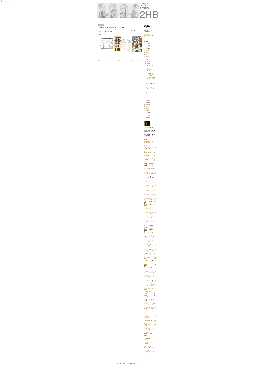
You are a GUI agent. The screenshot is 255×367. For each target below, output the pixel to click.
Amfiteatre (147, 152)
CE (153, 181)
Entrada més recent (103, 60)
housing (152, 246)
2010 (147, 106)
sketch (145, 329)
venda (152, 347)
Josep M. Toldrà (149, 127)
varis (111, 21)
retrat (154, 320)
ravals (154, 312)
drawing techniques (149, 204)
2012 (147, 102)
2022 (147, 43)
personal (146, 296)
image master (148, 249)
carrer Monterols (150, 178)
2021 (147, 45)
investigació (137, 19)
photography (152, 299)
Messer (147, 271)
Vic (150, 348)
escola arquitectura (151, 217)
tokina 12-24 (150, 339)
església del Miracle (151, 220)
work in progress (148, 352)
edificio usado (147, 209)
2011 (147, 104)
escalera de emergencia (150, 216)
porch (155, 304)
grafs (155, 240)
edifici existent (152, 205)
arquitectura (107, 19)
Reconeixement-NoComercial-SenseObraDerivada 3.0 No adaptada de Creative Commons (149, 35)
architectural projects (148, 159)
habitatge (150, 241)
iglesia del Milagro (149, 248)
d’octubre (149, 59)
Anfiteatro (147, 155)
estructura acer (148, 222)
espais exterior (150, 221)
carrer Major (153, 177)
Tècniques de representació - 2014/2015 (150, 74)
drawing (151, 203)
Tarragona (148, 334)
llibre (151, 266)
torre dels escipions (149, 342)
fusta (152, 237)
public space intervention (150, 311)
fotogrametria (152, 235)
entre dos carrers (148, 213)
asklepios (152, 167)
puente (148, 312)
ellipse (152, 211)
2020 (147, 47)
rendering (146, 316)
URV (153, 346)
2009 (147, 108)
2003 (147, 117)
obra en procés (101, 21)
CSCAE (148, 193)
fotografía (148, 229)
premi (145, 308)
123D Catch (147, 147)
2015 (147, 56)
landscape (154, 254)
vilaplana (152, 350)
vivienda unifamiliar (149, 351)
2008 (147, 110)
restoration (147, 320)
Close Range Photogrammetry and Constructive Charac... (151, 89)
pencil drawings (147, 290)
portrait (146, 307)
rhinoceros (150, 323)
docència (117, 19)
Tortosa (146, 343)
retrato (148, 321)
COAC (147, 189)
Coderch (152, 189)
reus (154, 321)
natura (154, 279)
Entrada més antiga (136, 60)
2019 (147, 48)
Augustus (146, 168)
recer (148, 313)
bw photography (152, 173)
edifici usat (150, 207)
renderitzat (147, 317)
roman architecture (150, 324)
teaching (151, 335)
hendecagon (153, 244)
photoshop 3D (151, 300)
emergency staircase (149, 212)
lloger (145, 267)
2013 (147, 100)
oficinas (154, 284)
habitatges (146, 244)
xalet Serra (151, 354)
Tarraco (146, 332)
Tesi (155, 338)
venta (145, 348)
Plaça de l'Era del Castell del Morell (151, 84)
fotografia (126, 19)
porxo (152, 307)
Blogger (136, 363)
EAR (145, 205)
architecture (148, 161)
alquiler (152, 151)
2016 (147, 54)
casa (145, 180)
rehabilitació (150, 315)
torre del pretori (148, 341)
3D (98, 19)
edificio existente (148, 208)
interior (154, 250)
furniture (146, 237)
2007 (147, 112)
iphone (149, 253)
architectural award (149, 156)
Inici (119, 60)
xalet (145, 354)
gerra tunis (148, 240)
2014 (147, 99)
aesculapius (146, 150)
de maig (149, 61)
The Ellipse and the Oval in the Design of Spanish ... (150, 94)
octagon (154, 283)
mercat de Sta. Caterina (150, 270)
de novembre (150, 58)
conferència (146, 190)
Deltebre (154, 194)
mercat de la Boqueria (149, 268)
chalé (153, 185)
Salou (149, 325)
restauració (147, 319)
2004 (147, 115)
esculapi (154, 218)
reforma (154, 313)
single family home (149, 328)
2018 (147, 50)
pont (150, 304)
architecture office (149, 162)
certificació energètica (150, 182)
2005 (147, 114)
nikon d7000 (148, 280)
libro (155, 260)
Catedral (148, 181)
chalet (145, 186)
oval (152, 285)
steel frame (153, 329)
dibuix (146, 199)
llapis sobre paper (149, 19)
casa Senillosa (152, 180)
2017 (147, 52)
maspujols (152, 267)
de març (149, 63)
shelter (152, 327)
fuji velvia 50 (150, 236)
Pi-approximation (148, 302)
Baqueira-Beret (147, 169)
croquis (154, 191)
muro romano (147, 279)
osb (147, 285)
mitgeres (152, 276)
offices (147, 284)
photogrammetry (148, 298)
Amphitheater (148, 154)
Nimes (149, 281)
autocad (152, 168)
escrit (147, 218)
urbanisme (146, 346)
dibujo (154, 199)
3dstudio (151, 148)
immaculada (146, 250)
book (145, 173)
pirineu (145, 303)
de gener (149, 65)
